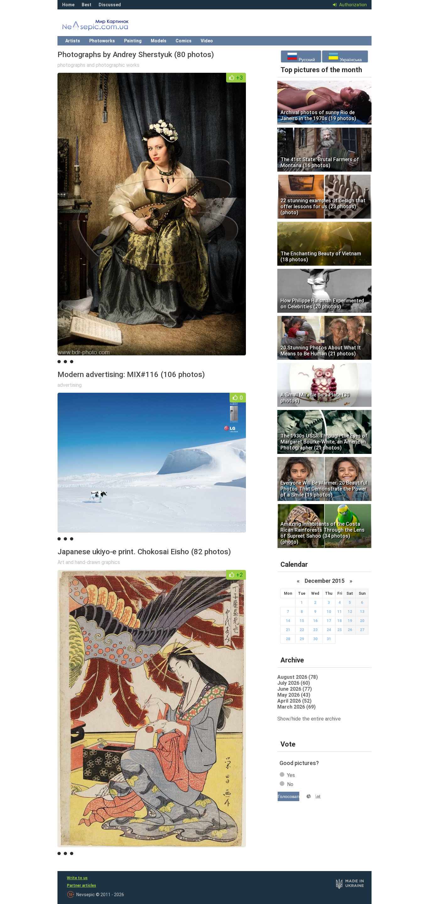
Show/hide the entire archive (309, 719)
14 (288, 621)
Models (158, 40)
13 (362, 611)
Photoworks (102, 40)
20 (362, 621)
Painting (133, 40)
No (290, 784)
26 (350, 630)
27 (362, 630)
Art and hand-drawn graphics (88, 562)
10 (329, 611)
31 (329, 639)
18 (339, 621)
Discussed (110, 4)
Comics (184, 40)
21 (288, 630)
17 (329, 621)
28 (288, 639)
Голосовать (288, 796)
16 (315, 621)
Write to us (77, 878)
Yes (291, 775)
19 (350, 621)
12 (350, 611)
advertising (69, 385)
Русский (306, 59)
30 (315, 639)
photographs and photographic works (98, 65)
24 (329, 630)
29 (302, 639)
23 (315, 630)
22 (302, 630)
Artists (72, 40)
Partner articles (81, 885)
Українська (350, 59)
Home (68, 4)
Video (207, 40)
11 (339, 611)
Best (86, 4)
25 (339, 630)
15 (302, 621)
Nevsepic (104, 26)
